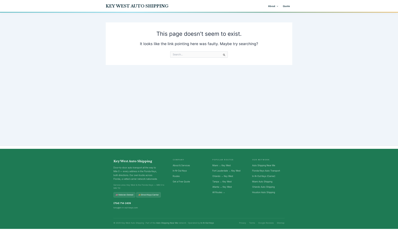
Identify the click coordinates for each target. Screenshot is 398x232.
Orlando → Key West (222, 176)
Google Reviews (266, 223)
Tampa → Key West (222, 181)
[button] (276, 6)
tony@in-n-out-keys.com (125, 207)
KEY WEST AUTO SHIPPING (137, 6)
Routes (176, 176)
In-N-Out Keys (180, 170)
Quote (286, 6)
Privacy (242, 223)
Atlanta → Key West (222, 187)
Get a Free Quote (181, 181)
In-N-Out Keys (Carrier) (263, 176)
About (271, 6)
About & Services (181, 165)
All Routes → (218, 192)
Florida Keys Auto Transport (266, 170)
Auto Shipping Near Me (263, 165)
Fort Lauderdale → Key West (226, 170)
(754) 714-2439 (122, 203)
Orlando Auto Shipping (263, 187)
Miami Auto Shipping (262, 181)
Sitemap (281, 223)
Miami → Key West (221, 165)
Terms (252, 223)
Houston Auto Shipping (263, 192)
